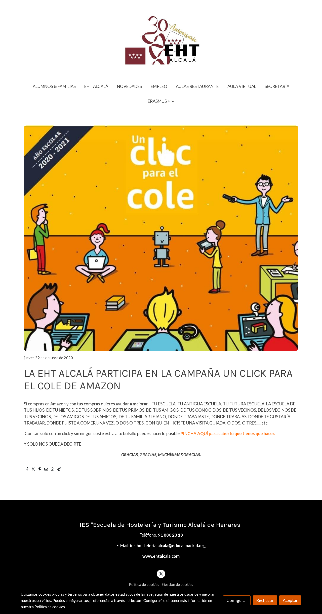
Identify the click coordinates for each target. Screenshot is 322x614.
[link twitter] (161, 573)
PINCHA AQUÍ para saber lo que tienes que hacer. (227, 433)
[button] (161, 101)
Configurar (236, 600)
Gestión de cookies (177, 584)
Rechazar (265, 600)
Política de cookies (144, 584)
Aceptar (290, 600)
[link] (161, 39)
